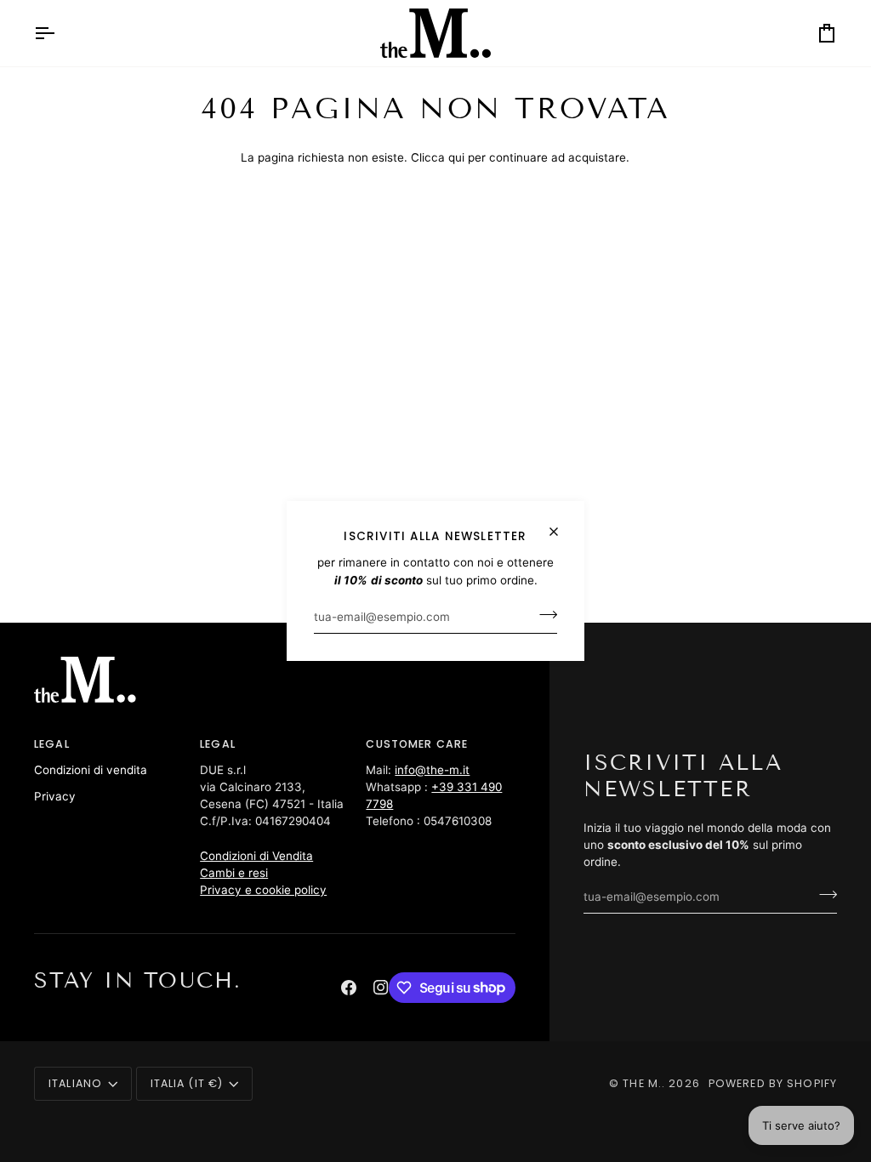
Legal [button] (52, 744)
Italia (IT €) (187, 1083)
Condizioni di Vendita (256, 856)
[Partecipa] (543, 615)
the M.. (644, 1083)
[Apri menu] (59, 33)
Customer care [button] (417, 744)
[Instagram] (381, 987)
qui (456, 157)
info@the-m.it (432, 770)
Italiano (75, 1083)
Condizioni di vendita (90, 770)
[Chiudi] (561, 524)
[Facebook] (348, 987)
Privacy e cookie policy (263, 890)
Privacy (55, 796)
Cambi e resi (234, 873)
